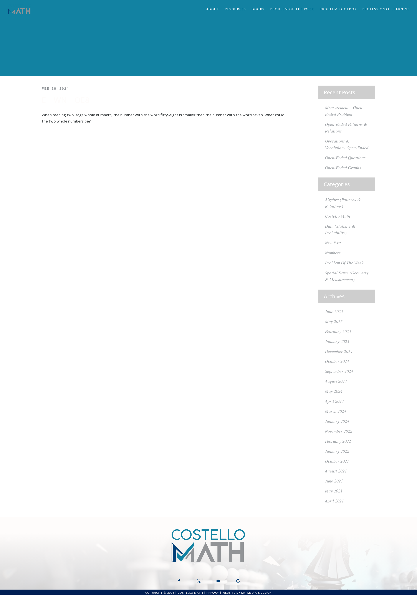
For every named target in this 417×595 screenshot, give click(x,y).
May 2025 (334, 321)
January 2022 (337, 451)
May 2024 (334, 391)
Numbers (333, 252)
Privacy (213, 593)
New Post (333, 242)
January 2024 (337, 421)
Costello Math (337, 216)
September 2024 (339, 371)
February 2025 (338, 331)
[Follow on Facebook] (179, 580)
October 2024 (337, 361)
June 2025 (334, 311)
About (212, 9)
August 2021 (336, 471)
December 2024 (338, 351)
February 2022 (338, 441)
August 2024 (336, 381)
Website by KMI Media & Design (247, 593)
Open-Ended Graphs (343, 167)
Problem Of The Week (292, 9)
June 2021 (334, 481)
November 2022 (338, 431)
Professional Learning (386, 9)
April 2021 (334, 501)
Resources (235, 9)
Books (258, 9)
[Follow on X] (198, 580)
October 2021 (337, 461)
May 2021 (334, 491)
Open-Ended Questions (345, 157)
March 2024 (335, 411)
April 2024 (334, 401)
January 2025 (337, 341)
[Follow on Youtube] (218, 580)
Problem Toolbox (338, 9)
